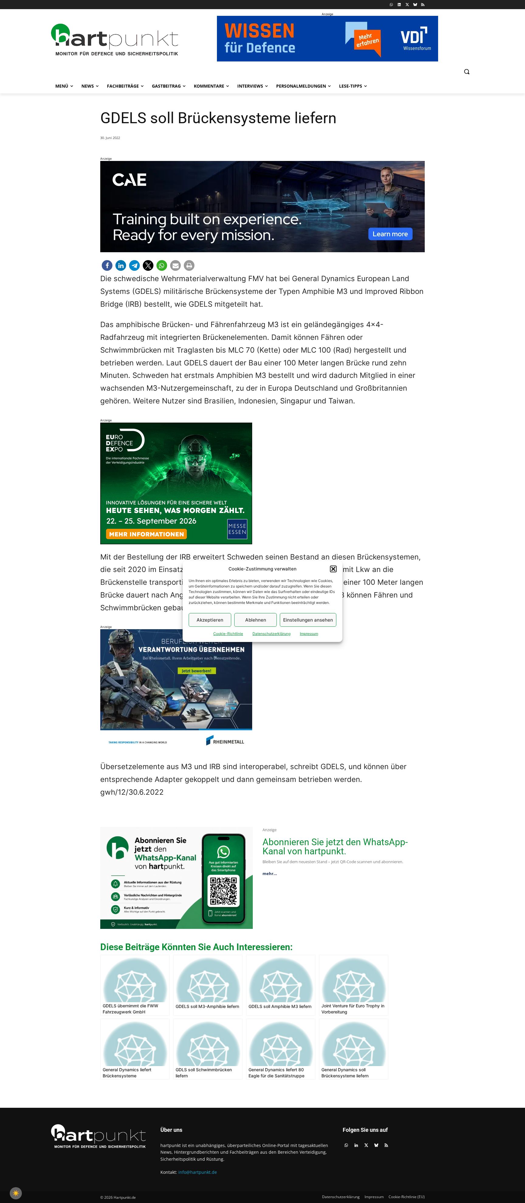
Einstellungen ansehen (308, 620)
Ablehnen (255, 620)
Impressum (309, 633)
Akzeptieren (210, 620)
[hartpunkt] (114, 39)
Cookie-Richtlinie (228, 633)
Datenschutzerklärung (271, 633)
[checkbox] (16, 1193)
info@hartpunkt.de (197, 1172)
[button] (333, 569)
